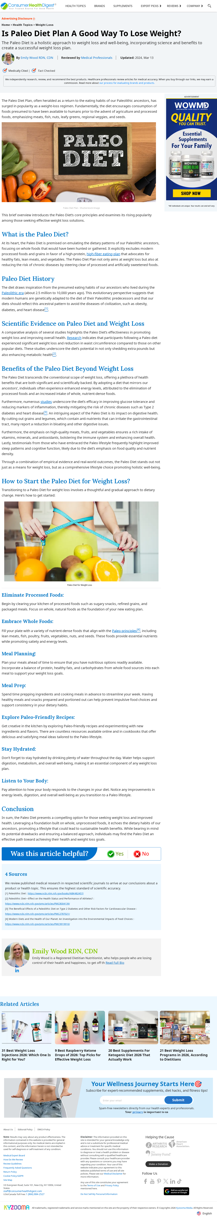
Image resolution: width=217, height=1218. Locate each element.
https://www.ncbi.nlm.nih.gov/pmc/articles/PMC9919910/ (37, 924)
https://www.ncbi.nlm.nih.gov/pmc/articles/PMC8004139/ (37, 903)
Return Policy (10, 1171)
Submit (178, 1100)
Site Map (7, 1179)
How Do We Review (13, 1159)
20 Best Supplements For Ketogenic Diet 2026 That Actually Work (129, 1055)
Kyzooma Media (184, 1207)
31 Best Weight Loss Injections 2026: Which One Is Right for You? (26, 1055)
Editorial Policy (25, 1129)
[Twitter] (165, 1181)
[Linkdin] (172, 1181)
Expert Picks (150, 6)
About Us (8, 1129)
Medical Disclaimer (113, 1173)
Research (74, 337)
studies (46, 401)
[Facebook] (145, 1181)
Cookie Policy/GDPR (13, 1175)
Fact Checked (46, 71)
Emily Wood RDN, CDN (37, 58)
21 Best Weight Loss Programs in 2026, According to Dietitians (184, 1055)
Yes (120, 853)
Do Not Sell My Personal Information (99, 1194)
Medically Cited (18, 71)
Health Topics (75, 6)
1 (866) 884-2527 (35, 1194)
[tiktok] (179, 1181)
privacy (137, 1112)
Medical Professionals (96, 58)
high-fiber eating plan (103, 254)
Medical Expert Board (14, 1155)
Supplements (122, 6)
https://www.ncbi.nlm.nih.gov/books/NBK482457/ (56, 893)
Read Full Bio (115, 963)
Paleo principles (124, 630)
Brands (99, 6)
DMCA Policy (43, 1129)
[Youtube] (152, 1181)
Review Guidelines (12, 1163)
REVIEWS (172, 6)
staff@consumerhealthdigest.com (22, 1191)
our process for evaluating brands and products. (127, 82)
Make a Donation (158, 1164)
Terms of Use (93, 1185)
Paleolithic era (13, 293)
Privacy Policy (112, 1185)
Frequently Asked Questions (17, 1167)
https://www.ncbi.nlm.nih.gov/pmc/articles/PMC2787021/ (37, 913)
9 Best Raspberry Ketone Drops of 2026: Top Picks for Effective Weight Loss (78, 1055)
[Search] (209, 6)
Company (193, 6)
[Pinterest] (159, 1181)
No (145, 853)
